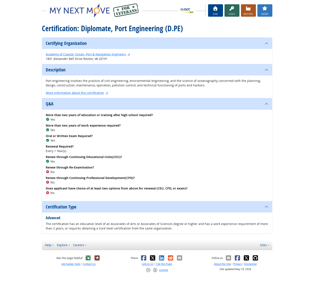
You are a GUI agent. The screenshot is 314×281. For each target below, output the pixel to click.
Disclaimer (250, 264)
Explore (62, 245)
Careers (78, 245)
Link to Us (147, 264)
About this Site (222, 264)
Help (48, 245)
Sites (263, 245)
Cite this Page (164, 264)
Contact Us (89, 264)
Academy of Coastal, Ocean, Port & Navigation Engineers (86, 54)
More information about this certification (75, 93)
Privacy (237, 264)
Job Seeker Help (71, 264)
